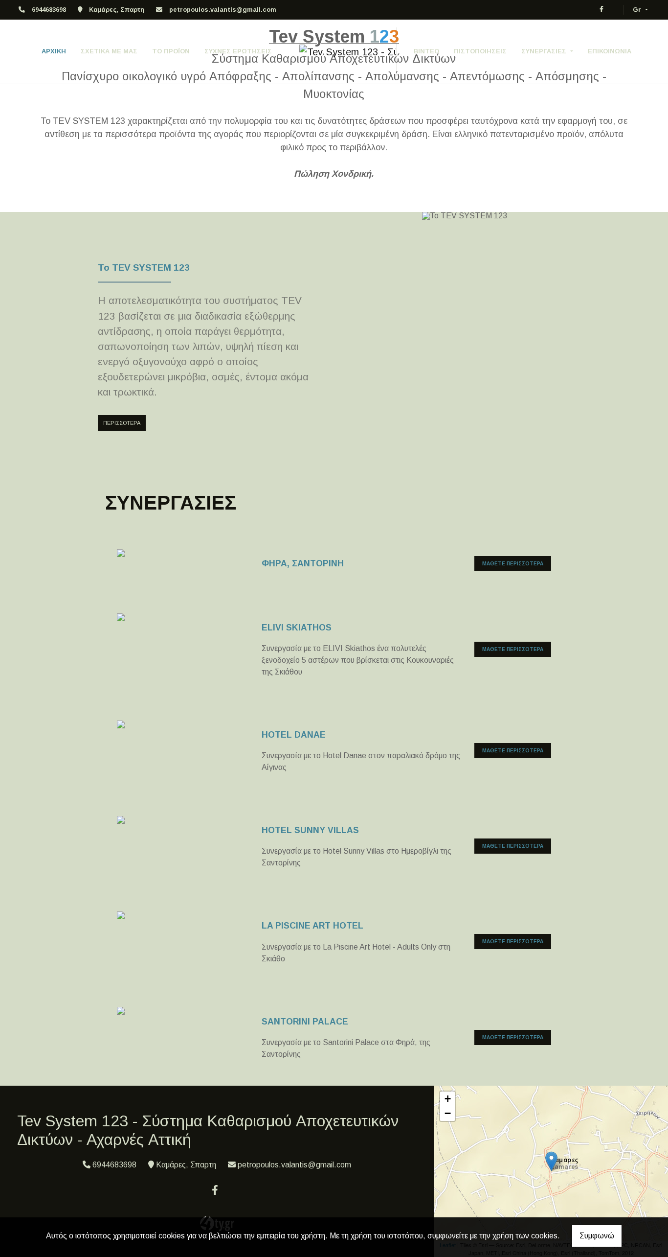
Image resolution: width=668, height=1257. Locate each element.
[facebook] (601, 9)
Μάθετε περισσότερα (512, 563)
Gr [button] (638, 9)
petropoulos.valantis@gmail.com (222, 9)
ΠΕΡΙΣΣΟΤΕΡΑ (121, 423)
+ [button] (448, 1099)
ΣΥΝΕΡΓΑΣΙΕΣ (544, 51)
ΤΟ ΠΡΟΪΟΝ (171, 51)
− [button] (448, 1113)
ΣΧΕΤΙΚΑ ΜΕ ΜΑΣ (109, 51)
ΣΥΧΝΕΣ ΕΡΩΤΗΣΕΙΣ (238, 51)
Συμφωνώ (596, 1236)
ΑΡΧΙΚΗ (54, 51)
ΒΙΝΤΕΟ (426, 51)
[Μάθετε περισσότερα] (185, 555)
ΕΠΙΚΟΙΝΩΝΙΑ (609, 51)
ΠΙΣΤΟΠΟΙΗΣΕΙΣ (480, 51)
